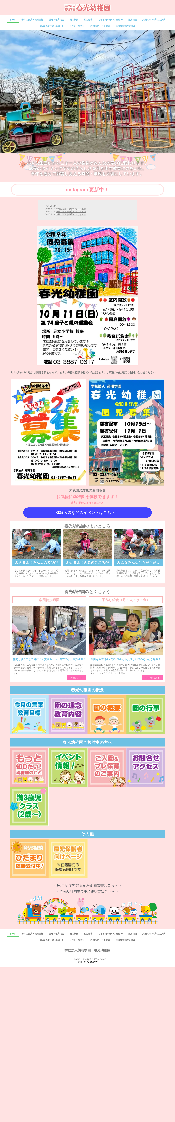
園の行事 (88, 19)
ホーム (12, 19)
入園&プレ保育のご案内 (154, 19)
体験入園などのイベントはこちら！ (87, 512)
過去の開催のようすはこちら (87, 502)
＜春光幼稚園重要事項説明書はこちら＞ (87, 891)
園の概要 (74, 19)
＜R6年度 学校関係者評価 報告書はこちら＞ (87, 885)
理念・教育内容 (56, 19)
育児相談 (132, 19)
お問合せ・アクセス (100, 26)
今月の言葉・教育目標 (32, 19)
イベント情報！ (77, 26)
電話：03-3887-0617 (87, 962)
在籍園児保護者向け (125, 26)
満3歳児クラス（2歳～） (52, 26)
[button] (3, 91)
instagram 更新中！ (87, 190)
